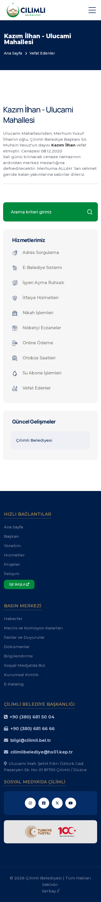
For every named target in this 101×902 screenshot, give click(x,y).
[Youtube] (70, 803)
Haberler (13, 618)
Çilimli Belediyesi (34, 440)
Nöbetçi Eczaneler (42, 327)
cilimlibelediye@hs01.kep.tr (41, 752)
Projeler (12, 564)
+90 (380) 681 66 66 (32, 728)
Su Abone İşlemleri (42, 373)
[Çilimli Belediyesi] (25, 9)
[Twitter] (57, 803)
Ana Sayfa (13, 53)
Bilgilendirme (18, 656)
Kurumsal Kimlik (21, 674)
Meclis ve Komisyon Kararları (33, 627)
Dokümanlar (17, 646)
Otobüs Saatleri (39, 357)
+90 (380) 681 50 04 (32, 716)
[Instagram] (30, 803)
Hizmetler (14, 555)
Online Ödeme (38, 342)
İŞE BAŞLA (17, 584)
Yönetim (12, 545)
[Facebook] (43, 803)
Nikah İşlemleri (38, 312)
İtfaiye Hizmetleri (41, 297)
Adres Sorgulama (41, 252)
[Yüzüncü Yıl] (50, 831)
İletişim (11, 573)
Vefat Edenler (42, 53)
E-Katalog (14, 684)
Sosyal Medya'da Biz (24, 665)
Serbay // (50, 890)
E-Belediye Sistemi (42, 267)
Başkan (11, 536)
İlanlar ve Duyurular (24, 637)
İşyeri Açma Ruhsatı (43, 282)
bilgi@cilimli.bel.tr (30, 740)
